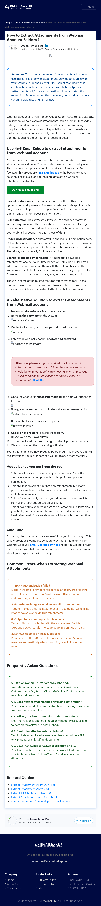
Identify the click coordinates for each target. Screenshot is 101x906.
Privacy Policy (47, 880)
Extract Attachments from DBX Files (33, 784)
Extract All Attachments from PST (31, 793)
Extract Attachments (55, 49)
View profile (82, 820)
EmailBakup (48, 901)
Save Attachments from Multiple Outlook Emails (40, 801)
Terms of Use (47, 884)
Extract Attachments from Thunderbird (35, 797)
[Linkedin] (46, 45)
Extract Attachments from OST (30, 789)
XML (41, 888)
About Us (12, 884)
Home (10, 880)
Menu (91, 6)
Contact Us (14, 888)
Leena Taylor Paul (32, 45)
